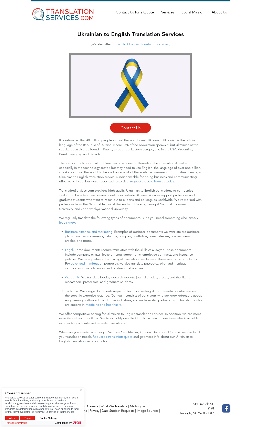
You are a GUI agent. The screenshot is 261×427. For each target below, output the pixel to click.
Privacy (94, 411)
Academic (72, 277)
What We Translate (114, 406)
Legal (69, 250)
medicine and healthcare (103, 305)
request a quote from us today (152, 181)
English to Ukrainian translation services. (140, 44)
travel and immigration (87, 263)
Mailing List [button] (138, 406)
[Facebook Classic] (226, 408)
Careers (92, 406)
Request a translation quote (113, 337)
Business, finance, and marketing (89, 232)
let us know (67, 222)
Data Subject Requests (118, 411)
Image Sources (147, 411)
